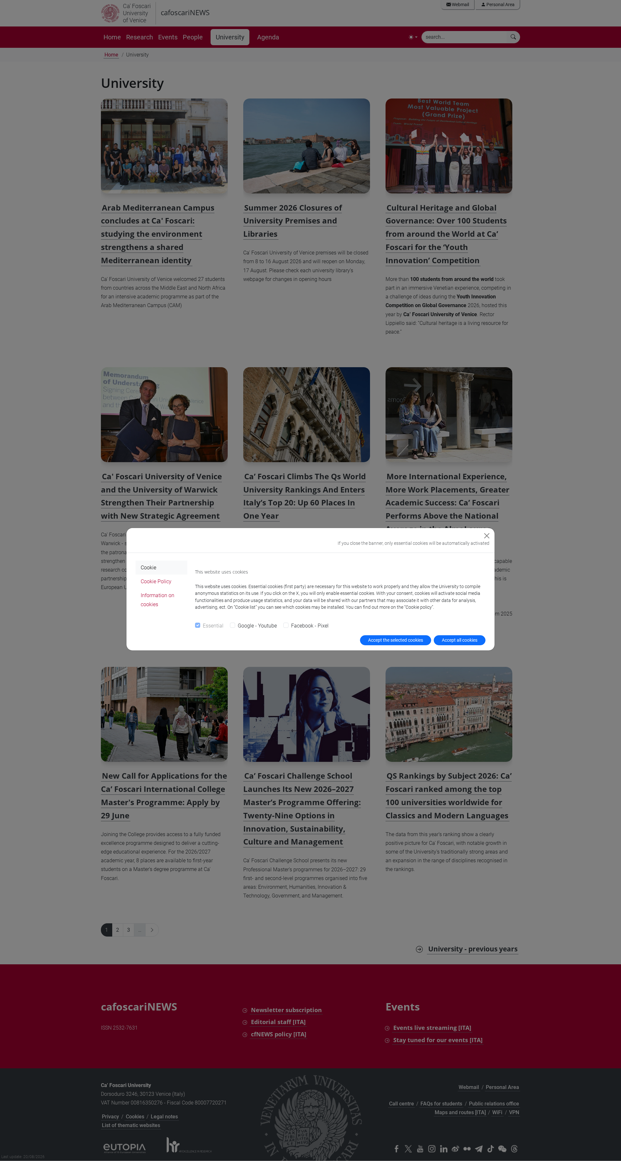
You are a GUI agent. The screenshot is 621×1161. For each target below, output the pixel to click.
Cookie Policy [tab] (156, 581)
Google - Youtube (257, 626)
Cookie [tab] (148, 568)
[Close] (487, 536)
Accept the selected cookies (395, 640)
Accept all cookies (459, 640)
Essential (213, 626)
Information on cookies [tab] (157, 599)
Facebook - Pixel (310, 626)
